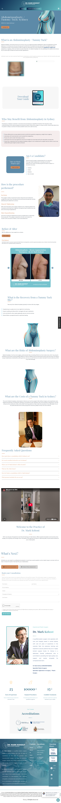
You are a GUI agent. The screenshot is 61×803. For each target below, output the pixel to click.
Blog (31, 765)
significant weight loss (49, 47)
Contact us (31, 761)
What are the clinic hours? (9, 469)
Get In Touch (6, 613)
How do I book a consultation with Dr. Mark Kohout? (16, 473)
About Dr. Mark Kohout (31, 753)
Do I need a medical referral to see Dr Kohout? (14, 460)
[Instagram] (51, 778)
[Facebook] (51, 775)
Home (31, 747)
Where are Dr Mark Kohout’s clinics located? (14, 464)
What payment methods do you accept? (12, 477)
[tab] (9, 567)
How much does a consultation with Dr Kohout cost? (16, 456)
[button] (8, 268)
